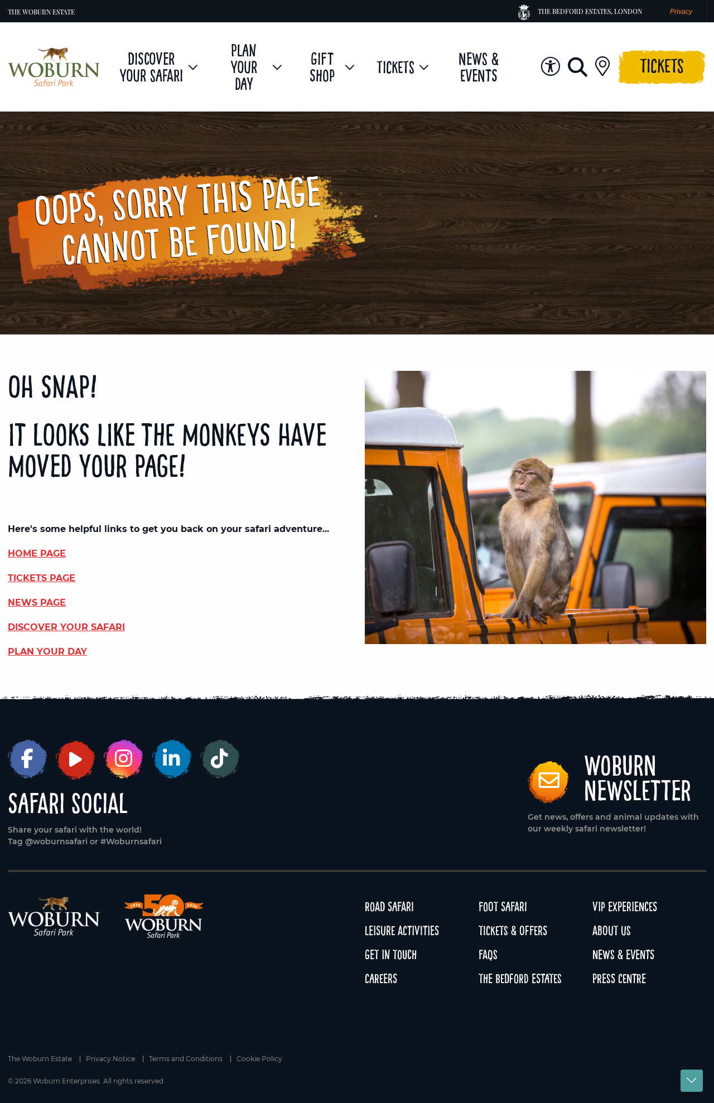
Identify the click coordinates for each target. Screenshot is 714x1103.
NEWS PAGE (37, 602)
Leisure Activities (402, 930)
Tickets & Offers (513, 930)
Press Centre (619, 978)
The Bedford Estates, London (590, 11)
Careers (381, 978)
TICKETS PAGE (41, 578)
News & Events (623, 954)
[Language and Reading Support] (550, 67)
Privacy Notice (110, 1059)
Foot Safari (503, 906)
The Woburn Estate (41, 11)
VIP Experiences (624, 906)
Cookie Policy (259, 1059)
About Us (611, 930)
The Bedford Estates (520, 978)
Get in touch (391, 954)
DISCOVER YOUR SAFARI (66, 627)
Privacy (681, 12)
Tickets (662, 65)
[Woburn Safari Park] (54, 66)
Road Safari (389, 906)
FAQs (488, 954)
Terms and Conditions (186, 1059)
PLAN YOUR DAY (47, 651)
